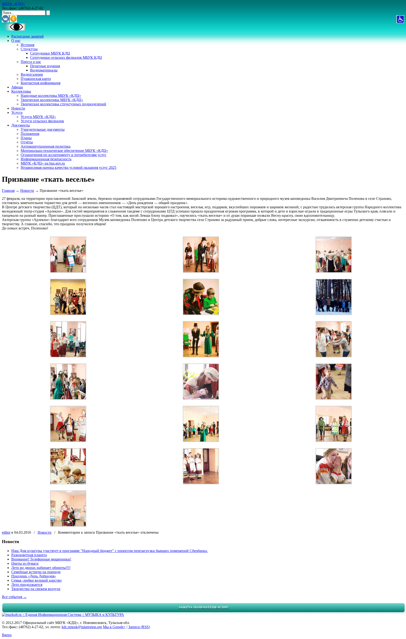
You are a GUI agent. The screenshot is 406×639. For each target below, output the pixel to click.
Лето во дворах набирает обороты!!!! (40, 568)
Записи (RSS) (139, 627)
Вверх (7, 635)
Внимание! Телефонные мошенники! (41, 559)
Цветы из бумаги (25, 563)
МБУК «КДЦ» (13, 4)
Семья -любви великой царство (36, 580)
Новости (27, 191)
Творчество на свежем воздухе (35, 589)
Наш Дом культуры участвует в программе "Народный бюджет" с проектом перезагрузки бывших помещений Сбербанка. (109, 551)
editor (6, 532)
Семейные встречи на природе (36, 572)
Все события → (14, 597)
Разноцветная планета (29, 555)
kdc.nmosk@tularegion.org (82, 627)
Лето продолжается (26, 585)
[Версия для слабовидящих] (13, 29)
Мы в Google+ (114, 627)
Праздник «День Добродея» (33, 576)
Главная (8, 191)
